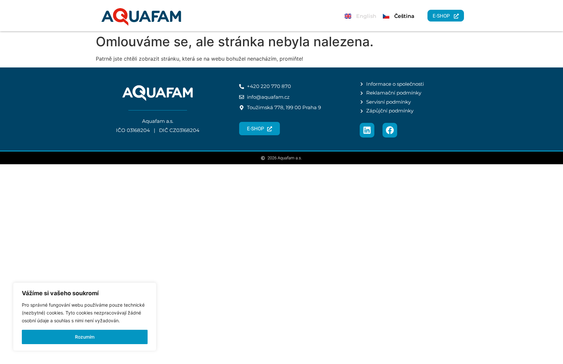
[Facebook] (390, 130)
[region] (84, 317)
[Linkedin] (367, 130)
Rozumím (84, 337)
